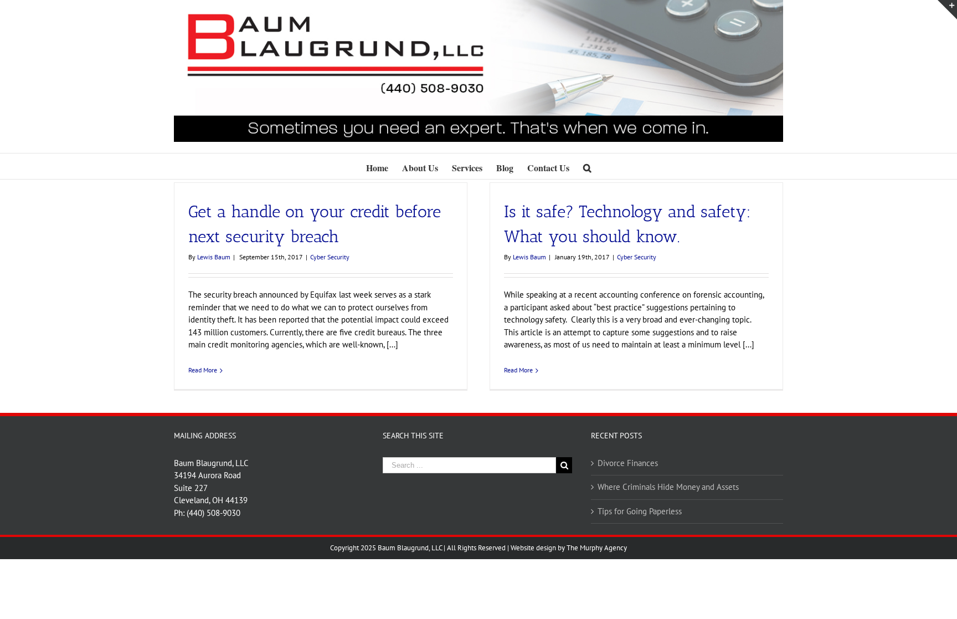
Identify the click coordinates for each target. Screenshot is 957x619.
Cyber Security (329, 257)
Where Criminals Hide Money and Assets (668, 487)
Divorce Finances (628, 463)
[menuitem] (384, 166)
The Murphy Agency (597, 548)
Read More (202, 370)
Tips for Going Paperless (640, 511)
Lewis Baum (213, 257)
